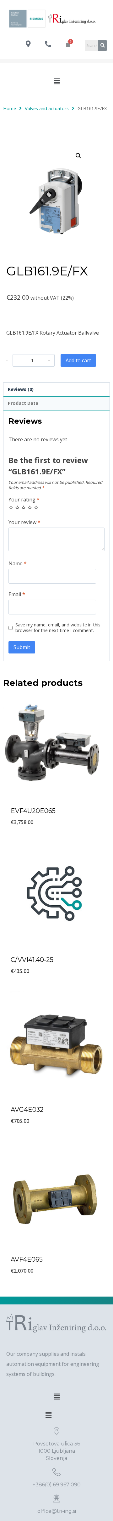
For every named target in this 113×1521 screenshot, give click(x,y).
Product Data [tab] (23, 403)
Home (9, 108)
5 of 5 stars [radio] (36, 507)
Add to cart (78, 360)
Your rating (24, 499)
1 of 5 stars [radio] (10, 507)
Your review (24, 522)
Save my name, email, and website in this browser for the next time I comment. (57, 628)
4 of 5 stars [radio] (29, 507)
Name (17, 563)
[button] (56, 82)
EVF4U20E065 (33, 811)
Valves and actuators (47, 108)
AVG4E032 (27, 1109)
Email (16, 594)
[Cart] (67, 44)
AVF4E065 (27, 1259)
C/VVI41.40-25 (32, 960)
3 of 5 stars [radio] (23, 507)
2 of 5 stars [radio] (17, 507)
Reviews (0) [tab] (21, 389)
